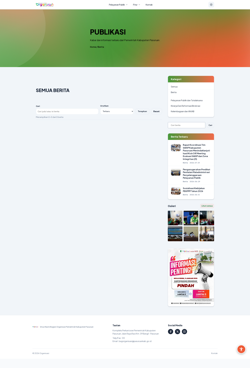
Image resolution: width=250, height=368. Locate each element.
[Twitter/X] (177, 331)
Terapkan (142, 111)
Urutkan (104, 106)
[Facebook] (170, 331)
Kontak (214, 353)
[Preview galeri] (175, 218)
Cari (38, 106)
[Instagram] (184, 331)
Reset (156, 111)
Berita (101, 47)
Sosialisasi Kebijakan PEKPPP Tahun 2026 (194, 189)
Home (93, 47)
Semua (174, 86)
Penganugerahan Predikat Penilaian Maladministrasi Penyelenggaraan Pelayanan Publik (196, 173)
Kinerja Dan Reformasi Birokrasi (185, 106)
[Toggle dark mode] (211, 5)
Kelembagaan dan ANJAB (182, 111)
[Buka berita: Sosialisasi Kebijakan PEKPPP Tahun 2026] (176, 191)
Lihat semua (207, 206)
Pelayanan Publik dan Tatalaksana (187, 100)
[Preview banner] (191, 277)
